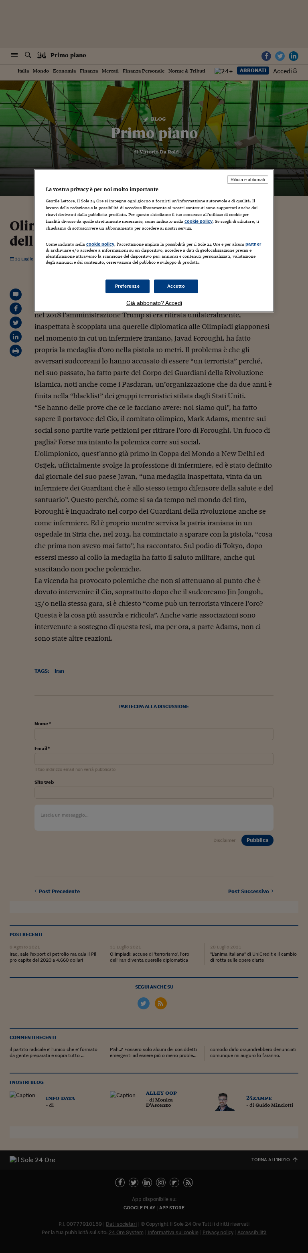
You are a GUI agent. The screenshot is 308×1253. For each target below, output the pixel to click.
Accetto (176, 286)
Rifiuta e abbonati (248, 179)
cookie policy (198, 220)
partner (253, 244)
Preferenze (127, 286)
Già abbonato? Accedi (154, 303)
